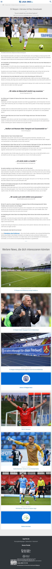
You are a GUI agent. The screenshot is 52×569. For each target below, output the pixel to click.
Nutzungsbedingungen (19, 541)
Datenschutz (28, 541)
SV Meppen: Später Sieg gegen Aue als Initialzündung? (26, 330)
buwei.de (18, 560)
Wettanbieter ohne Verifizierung (11, 233)
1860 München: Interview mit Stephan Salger (26, 508)
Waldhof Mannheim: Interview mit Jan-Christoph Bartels (26, 469)
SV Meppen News (7, 5)
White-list (38, 565)
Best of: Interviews (26, 429)
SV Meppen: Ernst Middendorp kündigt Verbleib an (26, 290)
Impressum (35, 541)
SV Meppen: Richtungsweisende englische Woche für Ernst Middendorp (26, 369)
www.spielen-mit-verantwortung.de (28, 560)
